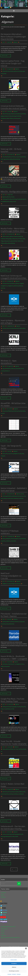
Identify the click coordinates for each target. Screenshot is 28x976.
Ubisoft (16, 809)
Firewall (18, 193)
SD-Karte (24, 153)
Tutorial (14, 195)
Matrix (12, 317)
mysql (20, 602)
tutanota (11, 768)
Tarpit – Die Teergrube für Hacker (11, 432)
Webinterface (11, 604)
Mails (24, 766)
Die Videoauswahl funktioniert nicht (8, 899)
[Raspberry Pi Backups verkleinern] (14, 534)
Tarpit (23, 439)
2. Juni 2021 (9, 437)
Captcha (11, 229)
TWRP (2, 645)
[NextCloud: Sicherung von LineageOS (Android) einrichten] (14, 289)
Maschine (7, 725)
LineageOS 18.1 (10, 276)
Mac (20, 684)
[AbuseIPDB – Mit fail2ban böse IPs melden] (14, 411)
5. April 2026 (9, 42)
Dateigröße (8, 521)
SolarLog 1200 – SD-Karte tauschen (11, 146)
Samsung (13, 113)
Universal (15, 115)
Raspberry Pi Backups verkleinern (9, 515)
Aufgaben (4, 565)
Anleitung (4, 193)
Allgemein (16, 42)
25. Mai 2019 (9, 806)
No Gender (20, 231)
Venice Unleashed (14, 482)
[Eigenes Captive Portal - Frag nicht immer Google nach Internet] (14, 83)
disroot (9, 766)
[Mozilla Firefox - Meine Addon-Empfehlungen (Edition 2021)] (14, 246)
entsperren (9, 643)
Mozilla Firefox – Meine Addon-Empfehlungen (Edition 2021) (13, 223)
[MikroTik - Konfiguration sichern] (14, 206)
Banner (3, 439)
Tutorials (12, 191)
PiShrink (12, 521)
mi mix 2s (22, 643)
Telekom (11, 115)
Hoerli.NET (4, 2)
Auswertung (8, 808)
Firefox (6, 231)
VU (18, 482)
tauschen (7, 155)
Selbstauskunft (8, 809)
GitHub (12, 602)
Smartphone (3, 115)
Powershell (17, 356)
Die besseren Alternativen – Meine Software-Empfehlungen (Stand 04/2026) (13, 36)
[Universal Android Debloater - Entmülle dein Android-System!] (14, 126)
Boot (10, 153)
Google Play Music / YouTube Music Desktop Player (12, 678)
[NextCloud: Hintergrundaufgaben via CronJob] (14, 574)
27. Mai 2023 (9, 109)
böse (19, 398)
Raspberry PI (16, 439)
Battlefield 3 (9, 480)
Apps (9, 111)
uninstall (3, 358)
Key (22, 480)
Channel (4, 317)
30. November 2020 (11, 563)
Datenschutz (4, 766)
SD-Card (20, 153)
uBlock (5, 235)
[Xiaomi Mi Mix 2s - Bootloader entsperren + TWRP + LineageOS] (14, 656)
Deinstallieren (18, 111)
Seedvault (21, 276)
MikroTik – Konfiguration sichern (14, 186)
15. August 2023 (10, 68)
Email (12, 766)
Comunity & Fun (4, 901)
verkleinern (8, 523)
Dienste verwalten (14, 959)
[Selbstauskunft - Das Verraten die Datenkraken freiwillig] (14, 820)
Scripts (5, 233)
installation (16, 602)
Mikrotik (22, 193)
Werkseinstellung (16, 155)
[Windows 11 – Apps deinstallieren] (14, 369)
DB (20, 398)
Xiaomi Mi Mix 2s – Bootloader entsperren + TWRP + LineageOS (14, 637)
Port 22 (12, 439)
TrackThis (20, 725)
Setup (11, 195)
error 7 (13, 643)
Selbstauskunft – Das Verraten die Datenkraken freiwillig (13, 801)
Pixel (10, 113)
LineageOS (21, 274)
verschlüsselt (21, 768)
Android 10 (8, 274)
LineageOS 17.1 (4, 276)
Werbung (13, 235)
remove (22, 356)
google (2, 113)
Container (15, 229)
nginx (24, 70)
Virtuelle (24, 725)
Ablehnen (14, 967)
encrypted (16, 766)
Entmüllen (23, 111)
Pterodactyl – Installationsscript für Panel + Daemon (14, 595)
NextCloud (16, 276)
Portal (2, 72)
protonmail (3, 768)
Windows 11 (7, 358)
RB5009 (4, 195)
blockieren (15, 398)
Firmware (13, 153)
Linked (13, 231)
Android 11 (13, 274)
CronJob (8, 565)
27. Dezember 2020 (10, 519)
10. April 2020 (9, 641)
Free (12, 684)
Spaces (24, 317)
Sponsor (9, 233)
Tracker (18, 233)
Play (25, 684)
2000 (6, 153)
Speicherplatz (23, 521)
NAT (25, 193)
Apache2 (4, 602)
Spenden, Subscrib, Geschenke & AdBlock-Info (10, 910)
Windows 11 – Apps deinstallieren (8, 350)
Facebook (3, 231)
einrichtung (14, 193)
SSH (20, 439)
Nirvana (14, 921)
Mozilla (11, 725)
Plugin (2, 233)
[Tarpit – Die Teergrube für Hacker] (14, 452)
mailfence (21, 766)
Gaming (22, 478)
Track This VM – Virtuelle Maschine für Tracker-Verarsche (13, 719)
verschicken (15, 768)
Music (22, 684)
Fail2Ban (23, 398)
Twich (22, 233)
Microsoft (21, 808)
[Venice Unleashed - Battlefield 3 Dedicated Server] (14, 493)
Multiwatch (3, 869)
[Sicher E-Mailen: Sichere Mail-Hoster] (14, 779)
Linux (9, 439)
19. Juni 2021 (9, 396)
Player (2, 686)
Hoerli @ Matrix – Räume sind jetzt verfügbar (13, 311)
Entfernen (13, 356)
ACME (3, 70)
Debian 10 (8, 602)
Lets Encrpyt (19, 70)
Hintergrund (13, 565)
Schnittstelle (18, 113)
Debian (3, 725)
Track (16, 725)
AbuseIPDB (7, 398)
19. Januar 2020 (10, 682)
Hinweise (3, 903)
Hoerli (3, 42)
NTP (2, 195)
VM (1, 727)
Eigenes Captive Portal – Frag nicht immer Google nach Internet (12, 63)
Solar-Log (3, 155)
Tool (5, 686)
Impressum (9, 974)
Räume (15, 317)
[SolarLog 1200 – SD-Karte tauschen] (14, 166)
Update (11, 155)
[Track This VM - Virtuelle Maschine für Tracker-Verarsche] (14, 738)
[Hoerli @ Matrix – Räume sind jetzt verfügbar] (14, 328)
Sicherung (3, 278)
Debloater (13, 111)
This (14, 725)
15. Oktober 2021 (10, 272)
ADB (3, 111)
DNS (10, 193)
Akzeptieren (14, 963)
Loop (17, 153)
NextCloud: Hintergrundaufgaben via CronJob (11, 557)
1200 (3, 153)
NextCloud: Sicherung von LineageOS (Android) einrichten (13, 268)
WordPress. (19, 921)
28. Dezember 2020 (10, 478)
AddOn (3, 229)
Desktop (4, 684)
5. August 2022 (10, 189)
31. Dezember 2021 (10, 227)
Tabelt (8, 115)
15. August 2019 (10, 764)
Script (5, 72)
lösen (16, 231)
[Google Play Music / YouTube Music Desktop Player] (14, 697)
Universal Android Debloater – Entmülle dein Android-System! (13, 105)
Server (2, 482)
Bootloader (4, 643)
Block (11, 398)
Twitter (2, 235)
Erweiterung (20, 229)
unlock (5, 645)
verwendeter (13, 523)
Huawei (5, 113)
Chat (7, 317)
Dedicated (14, 480)
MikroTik (8, 191)
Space (21, 317)
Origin (24, 231)
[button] (26, 948)
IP (1, 400)
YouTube (12, 686)
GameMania (3, 865)
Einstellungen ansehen (14, 971)
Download (19, 480)
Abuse (3, 398)
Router (8, 195)
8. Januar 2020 (10, 723)
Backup (17, 274)
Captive (15, 70)
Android (11, 70)
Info (6, 439)
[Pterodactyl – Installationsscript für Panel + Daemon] (14, 615)
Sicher (7, 768)
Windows (21, 482)
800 (8, 153)
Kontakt (2, 905)
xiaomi (19, 115)
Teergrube (3, 441)
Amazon (7, 229)
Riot (18, 317)
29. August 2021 (10, 354)
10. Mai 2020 (9, 600)
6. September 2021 (10, 315)
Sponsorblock (14, 233)
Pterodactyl (3, 604)
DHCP (8, 193)
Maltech (2, 867)
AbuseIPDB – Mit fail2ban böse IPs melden (13, 391)
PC (8, 113)
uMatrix (9, 235)
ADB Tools (7, 70)
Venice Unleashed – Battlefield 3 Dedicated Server (14, 473)
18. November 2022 (11, 151)
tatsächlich (3, 523)
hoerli (10, 317)
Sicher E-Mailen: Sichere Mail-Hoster (13, 760)
